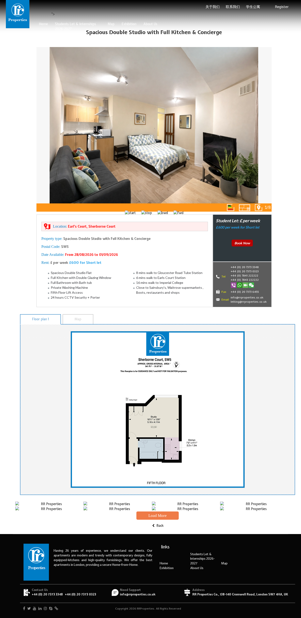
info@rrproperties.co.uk (137, 594)
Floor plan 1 (40, 319)
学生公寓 (253, 6)
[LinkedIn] (40, 609)
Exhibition (129, 24)
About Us (150, 24)
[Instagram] (45, 609)
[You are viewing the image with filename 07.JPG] (186, 509)
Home (43, 24)
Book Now (242, 243)
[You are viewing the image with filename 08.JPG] (254, 509)
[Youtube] (34, 609)
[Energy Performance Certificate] (230, 207)
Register (282, 6)
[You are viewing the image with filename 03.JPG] (186, 504)
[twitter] (29, 609)
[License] (56, 609)
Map (111, 24)
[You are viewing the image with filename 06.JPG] (117, 509)
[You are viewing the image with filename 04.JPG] (254, 504)
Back (160, 525)
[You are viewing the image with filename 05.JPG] (49, 509)
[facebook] (24, 609)
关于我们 (213, 6)
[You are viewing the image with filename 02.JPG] (117, 504)
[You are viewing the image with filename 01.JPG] (49, 504)
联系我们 (233, 6)
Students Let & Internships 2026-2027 (75, 26)
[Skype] (50, 609)
